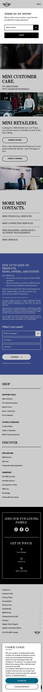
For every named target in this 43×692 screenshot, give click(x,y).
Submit (21, 35)
